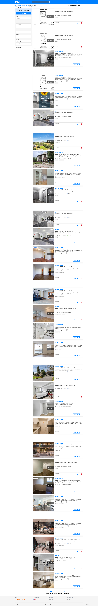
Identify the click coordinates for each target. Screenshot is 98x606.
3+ (26, 31)
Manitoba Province (21, 5)
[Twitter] (52, 599)
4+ (29, 31)
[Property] (33, 599)
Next (65, 591)
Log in (80, 1)
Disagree (87, 604)
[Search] (48, 2)
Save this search (23, 13)
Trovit (16, 5)
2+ (23, 31)
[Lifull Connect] (20, 600)
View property (77, 23)
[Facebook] (50, 599)
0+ (17, 31)
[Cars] (35, 599)
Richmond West (33, 5)
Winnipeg (27, 5)
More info (68, 604)
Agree (84, 604)
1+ (20, 31)
